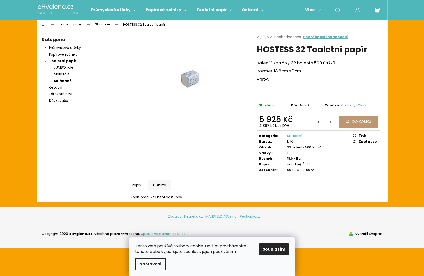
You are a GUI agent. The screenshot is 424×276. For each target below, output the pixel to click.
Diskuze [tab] (159, 185)
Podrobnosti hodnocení (325, 37)
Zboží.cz (175, 216)
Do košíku (361, 121)
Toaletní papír (62, 60)
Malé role (62, 74)
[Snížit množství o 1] (306, 122)
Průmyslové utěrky (65, 47)
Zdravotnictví (60, 93)
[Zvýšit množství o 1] (330, 122)
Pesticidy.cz (250, 216)
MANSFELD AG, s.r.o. (221, 216)
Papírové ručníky (63, 54)
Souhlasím (274, 249)
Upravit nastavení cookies (163, 233)
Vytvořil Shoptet (369, 234)
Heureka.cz (193, 216)
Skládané (63, 80)
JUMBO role (63, 67)
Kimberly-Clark (353, 105)
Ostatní (55, 87)
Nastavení (150, 264)
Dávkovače (58, 100)
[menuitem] (113, 10)
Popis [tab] (136, 185)
